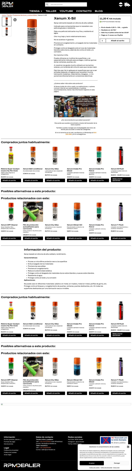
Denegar (117, 463)
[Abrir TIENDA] (41, 11)
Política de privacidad (106, 467)
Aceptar (92, 463)
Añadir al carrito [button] (9, 180)
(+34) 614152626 (45, 441)
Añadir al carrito (117, 40)
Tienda (9, 15)
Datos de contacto (44, 437)
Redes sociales (75, 437)
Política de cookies (94, 467)
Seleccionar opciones (117, 179)
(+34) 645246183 (45, 447)
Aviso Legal (116, 467)
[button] (128, 447)
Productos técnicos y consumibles (25, 15)
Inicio (4, 15)
